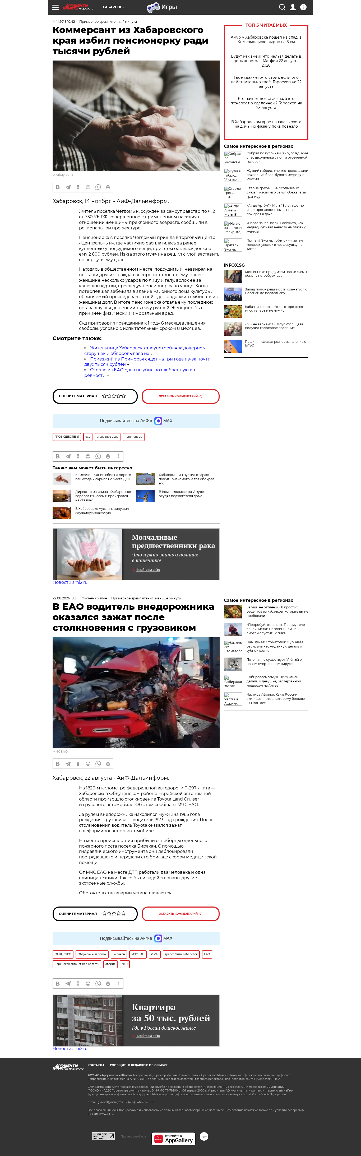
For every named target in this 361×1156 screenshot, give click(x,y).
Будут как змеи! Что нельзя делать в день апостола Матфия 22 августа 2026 (266, 61)
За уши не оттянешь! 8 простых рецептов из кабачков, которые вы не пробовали (277, 611)
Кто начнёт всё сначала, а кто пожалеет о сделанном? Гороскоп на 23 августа (266, 103)
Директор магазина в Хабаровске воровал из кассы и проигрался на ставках (103, 496)
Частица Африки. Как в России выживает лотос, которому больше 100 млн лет (276, 698)
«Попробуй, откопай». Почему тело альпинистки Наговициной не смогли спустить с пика (276, 629)
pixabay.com (63, 175)
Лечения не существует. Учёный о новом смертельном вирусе (274, 662)
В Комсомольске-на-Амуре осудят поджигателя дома (181, 494)
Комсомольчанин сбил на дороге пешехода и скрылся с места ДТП (103, 477)
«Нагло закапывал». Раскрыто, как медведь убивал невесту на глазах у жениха (276, 227)
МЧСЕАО (60, 751)
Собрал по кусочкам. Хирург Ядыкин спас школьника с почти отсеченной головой (277, 157)
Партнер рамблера (133, 1136)
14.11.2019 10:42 (64, 22)
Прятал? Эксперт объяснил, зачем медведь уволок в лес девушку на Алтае (275, 244)
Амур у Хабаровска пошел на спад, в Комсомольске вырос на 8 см (266, 39)
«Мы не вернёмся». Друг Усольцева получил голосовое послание (274, 326)
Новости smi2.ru (70, 582)
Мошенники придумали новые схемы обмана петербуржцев (276, 274)
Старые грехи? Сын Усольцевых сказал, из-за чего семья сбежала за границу (276, 192)
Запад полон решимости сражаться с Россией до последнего (276, 291)
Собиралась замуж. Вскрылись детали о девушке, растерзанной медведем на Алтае (274, 681)
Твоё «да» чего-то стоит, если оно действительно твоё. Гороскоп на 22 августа (266, 82)
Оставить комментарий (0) (180, 396)
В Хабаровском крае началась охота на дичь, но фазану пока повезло (266, 124)
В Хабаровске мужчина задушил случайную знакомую (102, 511)
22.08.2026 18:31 (65, 598)
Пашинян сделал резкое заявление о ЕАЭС (275, 343)
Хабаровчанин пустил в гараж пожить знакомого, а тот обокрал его (186, 479)
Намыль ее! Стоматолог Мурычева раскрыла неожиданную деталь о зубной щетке (275, 646)
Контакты (96, 1065)
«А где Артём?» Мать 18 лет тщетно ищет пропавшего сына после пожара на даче (275, 210)
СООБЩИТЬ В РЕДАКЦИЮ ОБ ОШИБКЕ (139, 1065)
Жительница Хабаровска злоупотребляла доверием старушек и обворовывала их (145, 350)
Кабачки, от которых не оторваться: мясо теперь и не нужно (274, 308)
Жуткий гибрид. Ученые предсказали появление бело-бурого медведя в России (277, 175)
